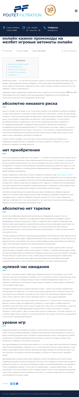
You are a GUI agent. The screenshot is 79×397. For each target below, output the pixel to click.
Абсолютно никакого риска (18, 64)
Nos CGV (5, 394)
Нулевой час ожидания (16, 72)
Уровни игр (12, 75)
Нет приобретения (15, 67)
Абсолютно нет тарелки (17, 70)
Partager (5, 383)
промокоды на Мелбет (65, 175)
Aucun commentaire (70, 51)
